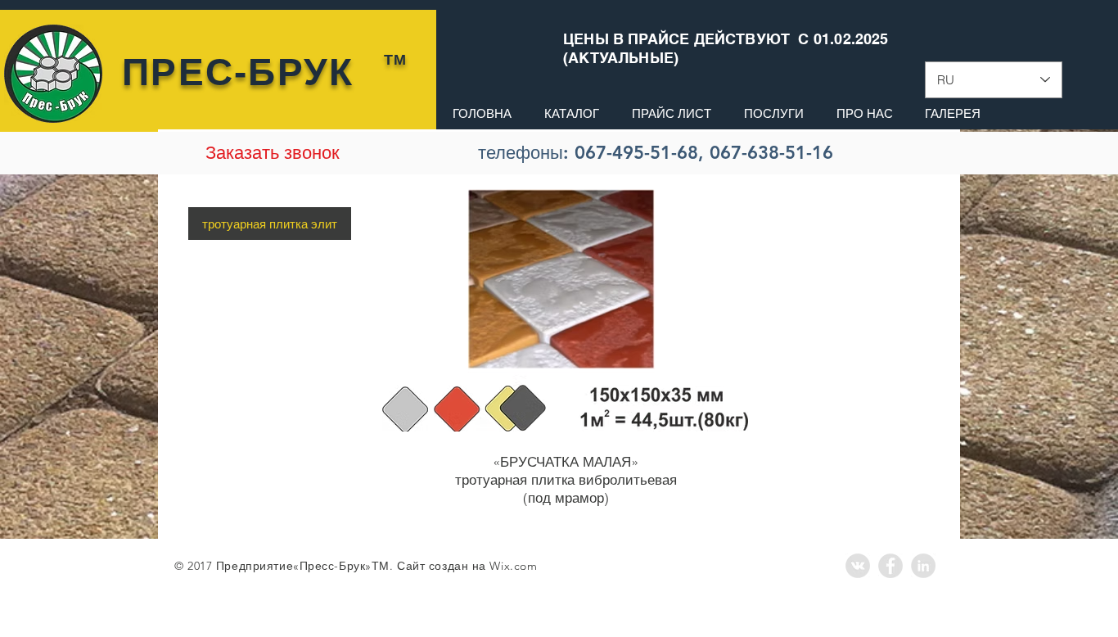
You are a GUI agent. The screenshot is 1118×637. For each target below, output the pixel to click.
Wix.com (513, 565)
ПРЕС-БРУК (238, 72)
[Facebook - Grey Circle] (890, 565)
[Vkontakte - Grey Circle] (857, 565)
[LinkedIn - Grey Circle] (923, 565)
